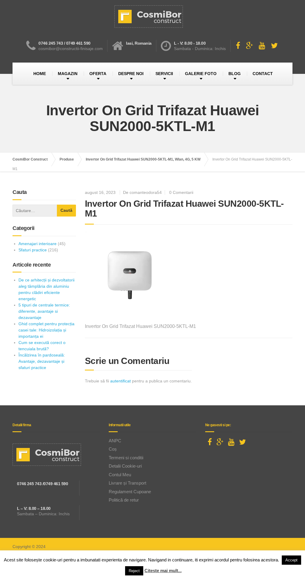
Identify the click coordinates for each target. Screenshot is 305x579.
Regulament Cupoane (130, 491)
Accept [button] (291, 560)
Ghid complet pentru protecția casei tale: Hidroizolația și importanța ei (46, 330)
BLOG (234, 73)
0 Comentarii (181, 192)
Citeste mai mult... (163, 570)
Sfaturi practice (32, 250)
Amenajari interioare (37, 243)
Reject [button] (134, 571)
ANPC (115, 440)
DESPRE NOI (131, 73)
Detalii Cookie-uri (125, 466)
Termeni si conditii (126, 457)
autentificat (120, 381)
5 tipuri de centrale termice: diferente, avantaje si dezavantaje (44, 311)
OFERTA (97, 73)
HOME (39, 73)
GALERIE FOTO (201, 73)
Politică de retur (124, 499)
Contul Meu (120, 474)
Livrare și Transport (127, 482)
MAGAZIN (67, 73)
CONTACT (263, 73)
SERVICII (164, 73)
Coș (113, 449)
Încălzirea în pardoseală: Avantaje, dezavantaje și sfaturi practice (41, 361)
